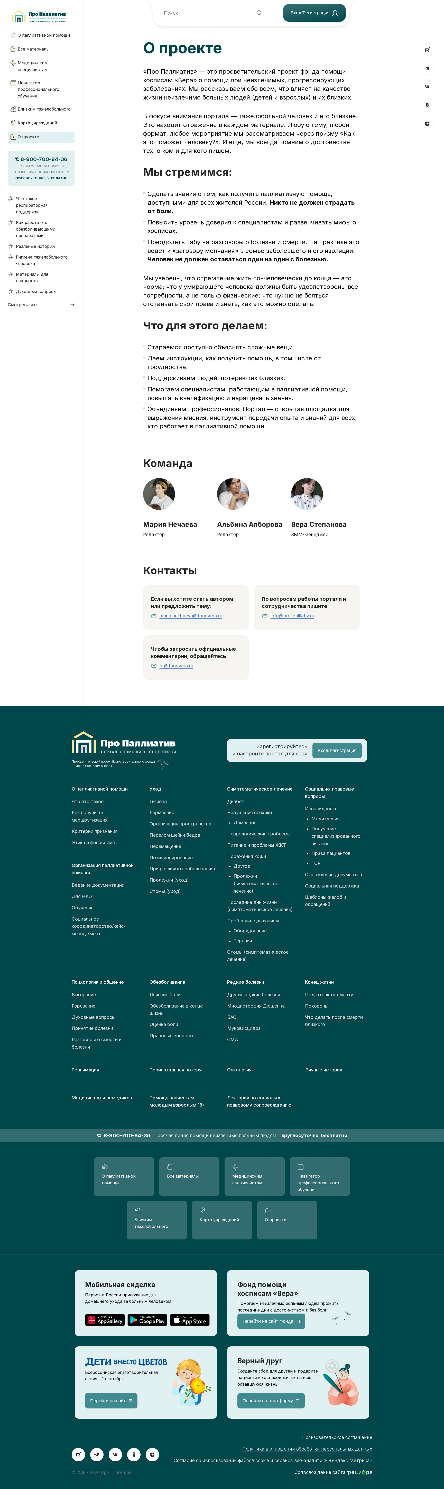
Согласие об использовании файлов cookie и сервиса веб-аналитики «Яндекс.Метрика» (273, 1460)
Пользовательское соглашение (337, 1437)
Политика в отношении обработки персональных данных (307, 1449)
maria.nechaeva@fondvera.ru (191, 615)
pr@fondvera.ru (176, 665)
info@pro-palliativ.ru (292, 615)
